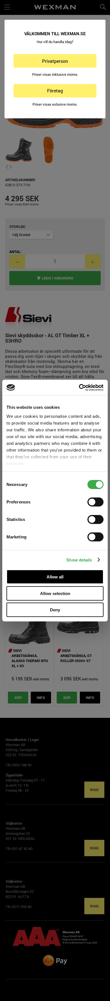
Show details (79, 559)
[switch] (95, 502)
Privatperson (55, 61)
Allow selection (55, 593)
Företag (55, 91)
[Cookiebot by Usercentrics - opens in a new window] (79, 387)
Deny (55, 609)
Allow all (55, 576)
